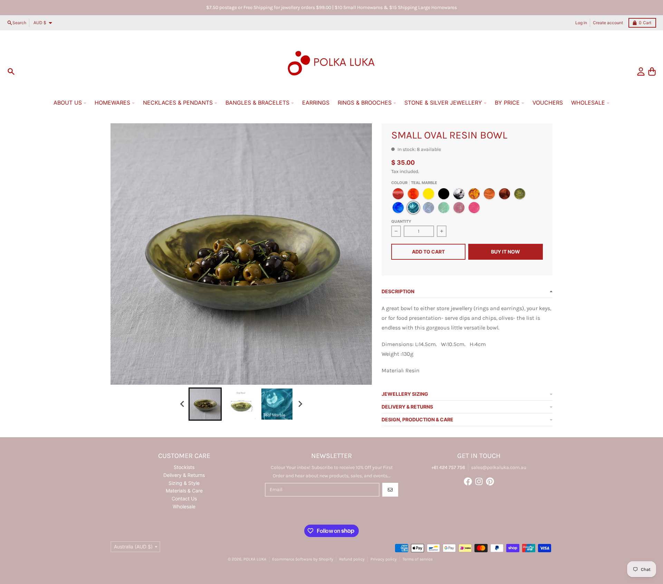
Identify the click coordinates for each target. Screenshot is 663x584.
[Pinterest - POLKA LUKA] (490, 481)
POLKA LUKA (254, 559)
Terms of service (418, 559)
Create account (608, 22)
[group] (205, 404)
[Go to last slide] (182, 404)
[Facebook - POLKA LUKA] (468, 481)
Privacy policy (384, 559)
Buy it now (505, 252)
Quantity (401, 221)
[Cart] (652, 71)
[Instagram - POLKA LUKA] (479, 481)
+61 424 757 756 (448, 467)
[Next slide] (300, 404)
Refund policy (352, 559)
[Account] (641, 71)
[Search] (11, 71)
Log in (581, 22)
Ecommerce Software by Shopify (302, 559)
